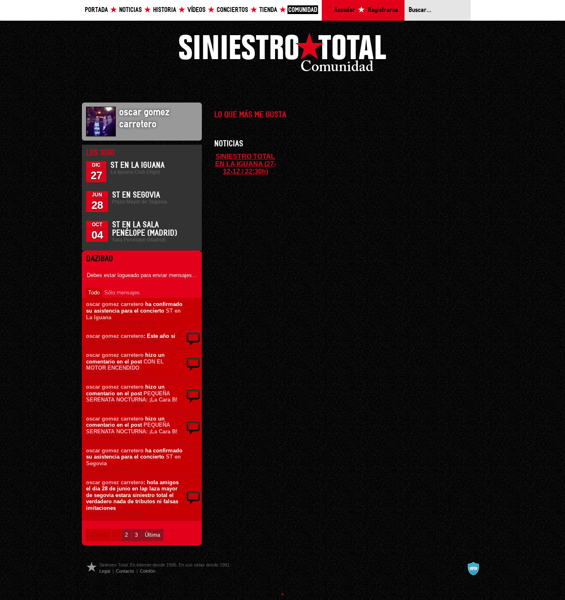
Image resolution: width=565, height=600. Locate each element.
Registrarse (383, 10)
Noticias (130, 10)
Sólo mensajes (122, 292)
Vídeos (196, 10)
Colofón (147, 571)
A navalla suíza (473, 568)
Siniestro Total (282, 54)
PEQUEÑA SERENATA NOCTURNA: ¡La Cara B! (131, 396)
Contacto (125, 571)
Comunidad (302, 10)
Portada (96, 10)
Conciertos (232, 10)
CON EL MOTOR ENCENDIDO (125, 365)
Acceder (344, 10)
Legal (104, 571)
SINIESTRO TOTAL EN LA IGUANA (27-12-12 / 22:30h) (245, 164)
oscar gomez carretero (115, 304)
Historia (164, 10)
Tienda (268, 10)
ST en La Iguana (137, 165)
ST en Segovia (136, 195)
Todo (94, 292)
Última (152, 535)
